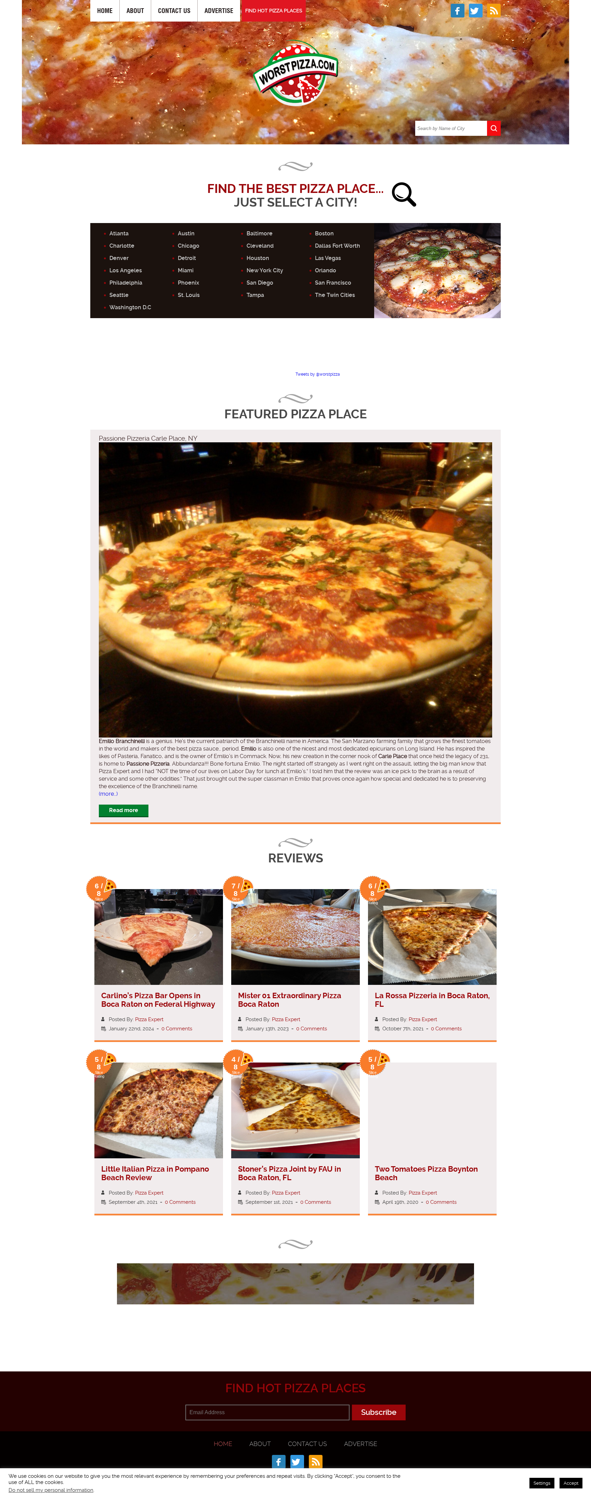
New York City (265, 270)
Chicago (188, 246)
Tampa (255, 295)
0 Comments (176, 1029)
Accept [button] (571, 1483)
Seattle (119, 295)
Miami (186, 270)
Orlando (325, 270)
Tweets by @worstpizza (318, 374)
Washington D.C (130, 307)
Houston (258, 258)
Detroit (187, 258)
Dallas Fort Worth (337, 246)
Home (105, 11)
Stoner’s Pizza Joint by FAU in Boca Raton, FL (289, 1173)
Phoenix (188, 282)
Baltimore (260, 233)
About (135, 11)
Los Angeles (125, 270)
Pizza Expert (149, 1019)
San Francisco (333, 282)
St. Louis (189, 295)
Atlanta (119, 233)
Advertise (219, 11)
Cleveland (260, 246)
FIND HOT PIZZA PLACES (273, 10)
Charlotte (121, 246)
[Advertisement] (295, 350)
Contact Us (174, 11)
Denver (119, 258)
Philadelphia (125, 282)
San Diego (260, 282)
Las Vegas (328, 258)
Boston (324, 233)
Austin (186, 233)
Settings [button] (542, 1483)
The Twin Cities (335, 295)
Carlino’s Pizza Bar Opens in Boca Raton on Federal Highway (158, 999)
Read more (123, 810)
